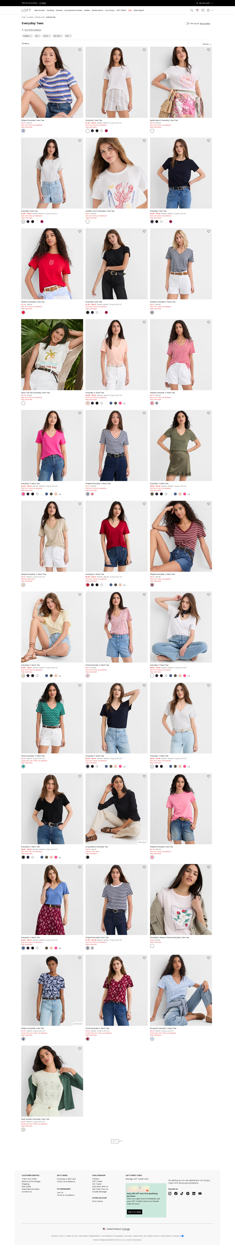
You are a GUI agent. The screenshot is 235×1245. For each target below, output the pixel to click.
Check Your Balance (66, 1181)
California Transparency (90, 1236)
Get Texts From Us (100, 1189)
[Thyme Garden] (115, 403)
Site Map (128, 1236)
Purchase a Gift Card (66, 1179)
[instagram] (171, 1193)
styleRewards (64, 1189)
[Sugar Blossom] (152, 857)
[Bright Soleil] (87, 403)
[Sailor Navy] (152, 312)
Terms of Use (71, 1236)
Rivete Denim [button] (97, 10)
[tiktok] (183, 1193)
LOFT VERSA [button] (121, 10)
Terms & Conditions (65, 1195)
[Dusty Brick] (152, 585)
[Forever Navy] (92, 131)
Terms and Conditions (188, 1183)
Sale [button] (130, 10)
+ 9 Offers (46, 3)
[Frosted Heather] (101, 131)
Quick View (52, 114)
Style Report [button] (139, 10)
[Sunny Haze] (23, 675)
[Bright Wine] (106, 131)
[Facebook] (177, 1193)
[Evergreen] (23, 766)
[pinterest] (189, 1193)
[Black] (97, 131)
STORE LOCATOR (99, 1198)
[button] (205, 23)
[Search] (192, 10)
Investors (138, 1236)
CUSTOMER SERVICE (30, 1175)
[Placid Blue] (152, 1039)
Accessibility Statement (112, 1236)
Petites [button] (87, 10)
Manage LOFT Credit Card (137, 1179)
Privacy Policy (57, 1236)
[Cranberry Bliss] (87, 1039)
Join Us (60, 1192)
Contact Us (27, 1191)
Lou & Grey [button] (110, 10)
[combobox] (197, 44)
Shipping (25, 1184)
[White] (23, 131)
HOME (23, 17)
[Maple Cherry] (23, 312)
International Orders (30, 1189)
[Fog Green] (23, 1129)
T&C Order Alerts (151, 1236)
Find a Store (97, 1201)
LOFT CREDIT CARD (134, 1175)
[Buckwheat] (23, 585)
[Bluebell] (111, 403)
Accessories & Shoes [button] (73, 10)
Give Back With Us (100, 1186)
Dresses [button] (59, 10)
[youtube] (200, 1193)
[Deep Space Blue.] (157, 403)
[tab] (27, 36)
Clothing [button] (50, 10)
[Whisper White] (23, 403)
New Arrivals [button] (39, 10)
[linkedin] (195, 1193)
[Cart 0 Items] (210, 10)
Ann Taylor (97, 1184)
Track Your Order (29, 1179)
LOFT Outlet (97, 1181)
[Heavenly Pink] (152, 946)
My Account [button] (204, 3)
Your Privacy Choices (170, 1236)
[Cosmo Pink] (120, 403)
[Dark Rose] (87, 585)
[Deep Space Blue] (87, 948)
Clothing (30, 17)
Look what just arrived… (31, 3)
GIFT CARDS (62, 1175)
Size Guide (26, 1186)
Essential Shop (40, 17)
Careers (95, 1179)
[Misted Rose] (87, 675)
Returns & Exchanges (31, 1181)
